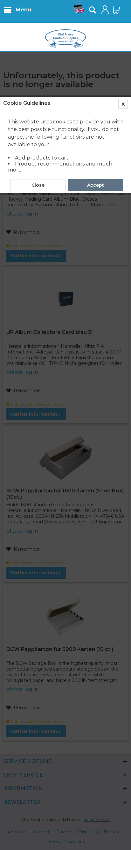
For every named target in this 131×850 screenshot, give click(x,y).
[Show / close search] (92, 9)
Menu (23, 9)
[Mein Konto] (105, 9)
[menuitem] (17, 9)
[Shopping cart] (116, 9)
